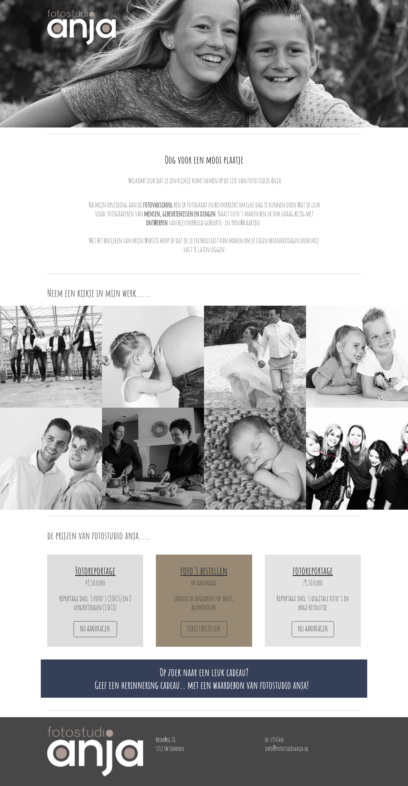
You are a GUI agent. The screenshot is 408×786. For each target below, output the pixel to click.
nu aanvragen (313, 629)
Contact (352, 16)
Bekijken (51, 363)
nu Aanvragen (95, 629)
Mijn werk (322, 16)
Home (296, 16)
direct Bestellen (204, 629)
